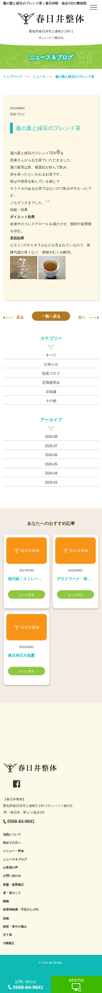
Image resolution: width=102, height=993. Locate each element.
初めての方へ (12, 842)
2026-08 (51, 437)
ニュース (39, 76)
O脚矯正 (8, 943)
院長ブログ (17, 114)
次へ (82, 317)
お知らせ (51, 364)
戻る (20, 317)
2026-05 (51, 464)
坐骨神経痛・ (12, 909)
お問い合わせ (12, 875)
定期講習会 (51, 382)
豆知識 (51, 392)
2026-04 (51, 473)
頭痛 (6, 918)
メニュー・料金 (13, 850)
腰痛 (6, 901)
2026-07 (51, 446)
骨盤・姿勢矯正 (13, 884)
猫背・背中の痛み (15, 926)
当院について (12, 834)
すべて (51, 355)
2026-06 (51, 455)
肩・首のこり (12, 892)
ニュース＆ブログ (15, 859)
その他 (51, 401)
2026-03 (51, 482)
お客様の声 (10, 867)
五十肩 (7, 934)
